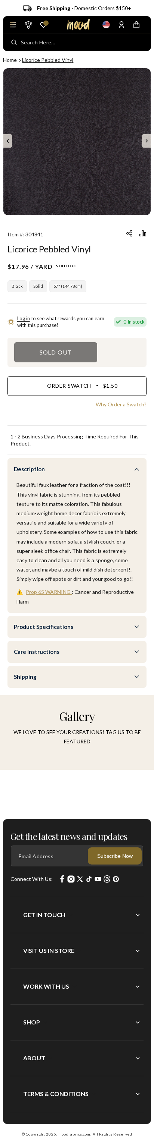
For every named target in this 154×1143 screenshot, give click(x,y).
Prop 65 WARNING (49, 592)
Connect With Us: (31, 879)
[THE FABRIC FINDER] (28, 24)
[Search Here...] (14, 42)
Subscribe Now (115, 856)
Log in (23, 318)
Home (10, 60)
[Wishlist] (43, 25)
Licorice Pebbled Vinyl (47, 60)
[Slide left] (7, 141)
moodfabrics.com (74, 1134)
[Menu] (13, 24)
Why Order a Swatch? (121, 404)
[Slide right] (146, 141)
